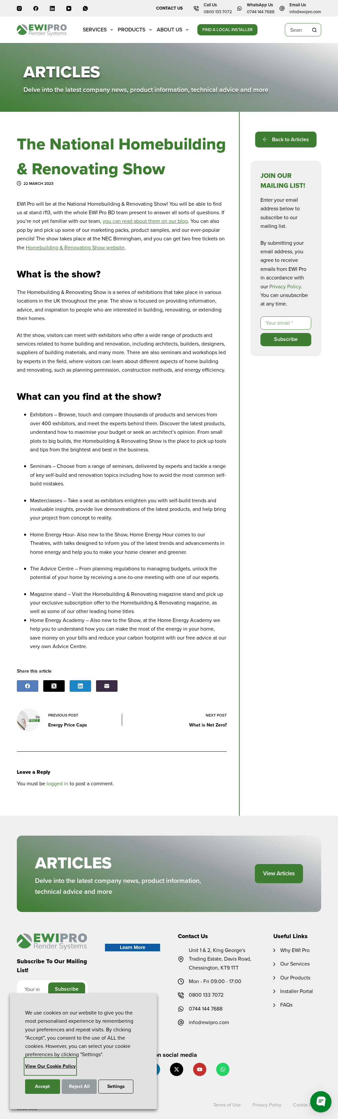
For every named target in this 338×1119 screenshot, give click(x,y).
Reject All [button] (79, 1086)
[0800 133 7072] (181, 995)
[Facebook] (35, 8)
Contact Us (169, 8)
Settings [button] (116, 1086)
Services (95, 29)
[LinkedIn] (52, 8)
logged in (57, 783)
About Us (169, 29)
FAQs (286, 1005)
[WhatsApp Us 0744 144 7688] (239, 8)
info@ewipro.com (305, 12)
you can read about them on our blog (145, 221)
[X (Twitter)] (54, 686)
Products (131, 29)
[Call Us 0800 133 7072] (196, 8)
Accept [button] (42, 1086)
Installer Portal (296, 991)
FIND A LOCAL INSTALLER (227, 29)
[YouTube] (68, 8)
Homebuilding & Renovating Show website (75, 247)
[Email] (107, 686)
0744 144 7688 (261, 12)
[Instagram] (19, 8)
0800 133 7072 (218, 12)
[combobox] (296, 29)
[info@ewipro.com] (181, 1022)
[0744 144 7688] (181, 1009)
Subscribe (286, 339)
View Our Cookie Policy (50, 1066)
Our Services (295, 964)
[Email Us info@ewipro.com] (282, 8)
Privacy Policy (285, 286)
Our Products (295, 977)
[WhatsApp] (85, 8)
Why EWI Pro (295, 950)
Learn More (132, 947)
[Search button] (314, 29)
